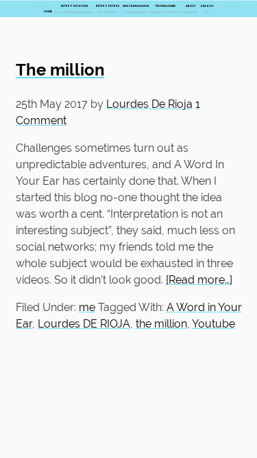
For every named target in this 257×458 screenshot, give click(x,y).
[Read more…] (199, 279)
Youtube (213, 323)
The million (60, 70)
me (87, 307)
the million (161, 323)
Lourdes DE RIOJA (84, 323)
